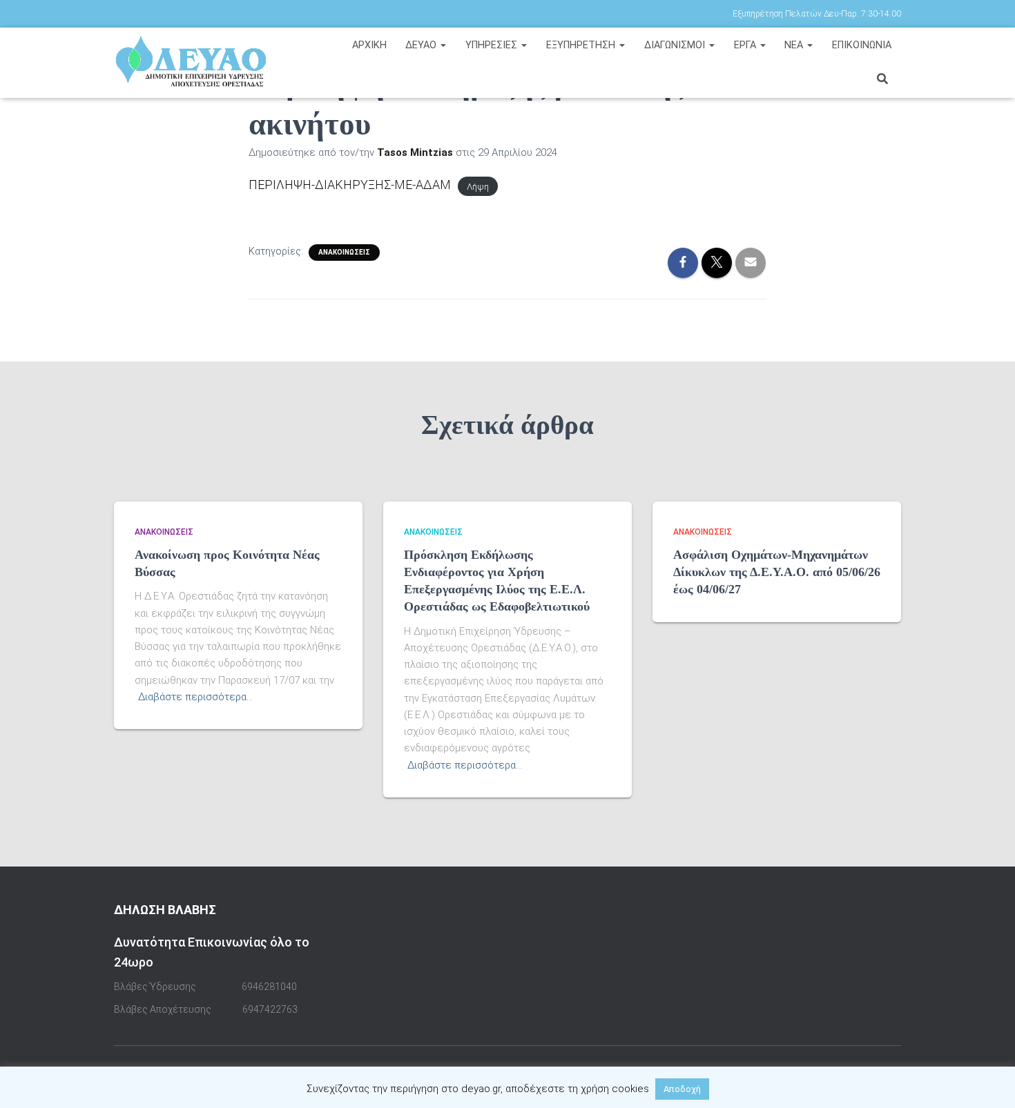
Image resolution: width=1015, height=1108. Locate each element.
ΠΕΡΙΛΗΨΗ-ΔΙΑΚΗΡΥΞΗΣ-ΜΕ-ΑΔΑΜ (350, 184)
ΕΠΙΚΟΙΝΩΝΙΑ (861, 45)
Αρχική (369, 45)
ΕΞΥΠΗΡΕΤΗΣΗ (582, 45)
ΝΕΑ (795, 45)
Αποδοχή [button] (682, 1089)
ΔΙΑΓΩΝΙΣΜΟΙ (676, 45)
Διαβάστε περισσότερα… (195, 697)
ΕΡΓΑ (746, 45)
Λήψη (478, 186)
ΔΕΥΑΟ (422, 45)
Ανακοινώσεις (344, 252)
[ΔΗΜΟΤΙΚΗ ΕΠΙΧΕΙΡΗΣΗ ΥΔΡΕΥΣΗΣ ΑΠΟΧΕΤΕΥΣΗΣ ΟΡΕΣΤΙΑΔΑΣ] (205, 62)
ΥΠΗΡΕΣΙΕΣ (492, 45)
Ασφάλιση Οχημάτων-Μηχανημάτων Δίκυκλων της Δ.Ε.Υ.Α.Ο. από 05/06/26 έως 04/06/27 (776, 572)
